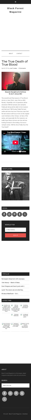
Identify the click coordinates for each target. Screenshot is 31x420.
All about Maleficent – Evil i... (10, 293)
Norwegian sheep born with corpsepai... (13, 279)
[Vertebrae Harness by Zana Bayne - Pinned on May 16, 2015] (25, 306)
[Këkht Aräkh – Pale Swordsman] (15, 188)
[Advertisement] (15, 32)
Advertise (25, 414)
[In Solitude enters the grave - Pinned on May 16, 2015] (25, 316)
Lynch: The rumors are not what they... (13, 290)
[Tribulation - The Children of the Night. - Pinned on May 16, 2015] (15, 325)
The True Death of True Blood (15, 63)
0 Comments (22, 68)
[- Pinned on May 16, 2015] (6, 314)
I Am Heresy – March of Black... (11, 282)
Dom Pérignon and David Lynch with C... (13, 286)
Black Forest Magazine (15, 414)
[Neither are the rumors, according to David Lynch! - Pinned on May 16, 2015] (25, 325)
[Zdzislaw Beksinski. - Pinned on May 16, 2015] (15, 315)
